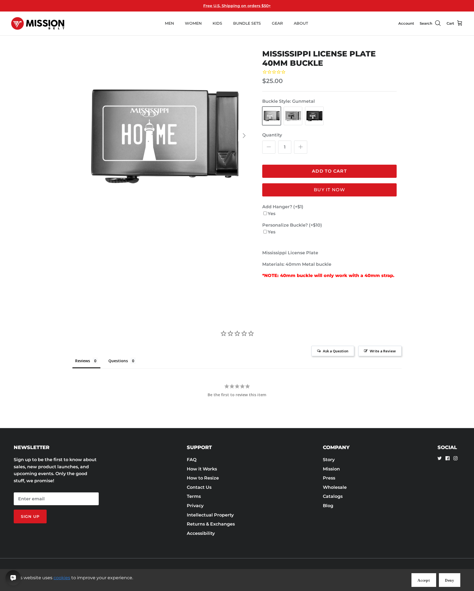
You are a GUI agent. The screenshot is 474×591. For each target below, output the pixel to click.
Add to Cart (329, 171)
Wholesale (335, 487)
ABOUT (301, 23)
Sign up (30, 516)
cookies (61, 577)
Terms (194, 496)
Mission (331, 469)
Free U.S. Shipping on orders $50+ (237, 5)
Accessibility (201, 533)
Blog (328, 505)
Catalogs (333, 496)
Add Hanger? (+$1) (282, 206)
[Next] (244, 136)
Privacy (195, 505)
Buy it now (329, 189)
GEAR (277, 23)
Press (329, 478)
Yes (271, 213)
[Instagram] (455, 458)
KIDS (217, 23)
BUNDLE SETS (247, 23)
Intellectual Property (210, 515)
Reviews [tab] (82, 360)
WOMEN (193, 23)
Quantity (272, 135)
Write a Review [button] (383, 351)
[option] (163, 135)
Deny (449, 580)
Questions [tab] (118, 360)
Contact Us (199, 487)
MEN (169, 23)
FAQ (191, 459)
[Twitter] (440, 458)
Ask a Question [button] (335, 351)
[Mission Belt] (37, 23)
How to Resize (203, 478)
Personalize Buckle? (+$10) (292, 225)
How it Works (202, 469)
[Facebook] (447, 458)
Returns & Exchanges (211, 524)
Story (329, 459)
